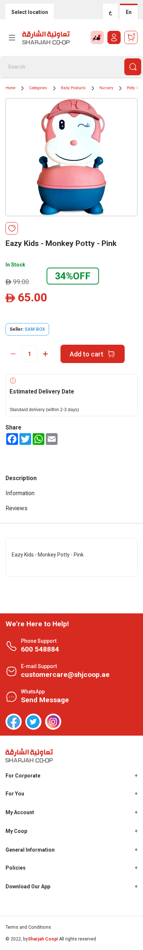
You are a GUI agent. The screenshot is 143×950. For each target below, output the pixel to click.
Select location (29, 12)
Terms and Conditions (28, 927)
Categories (38, 88)
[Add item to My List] (12, 228)
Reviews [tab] (16, 508)
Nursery (106, 88)
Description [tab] (21, 478)
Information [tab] (20, 493)
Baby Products (73, 88)
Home (10, 88)
